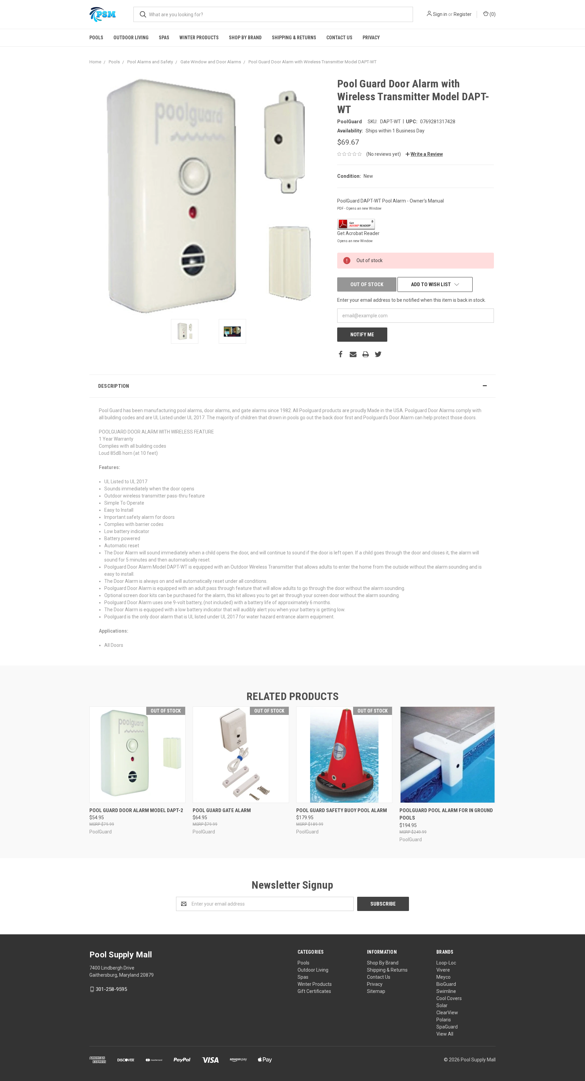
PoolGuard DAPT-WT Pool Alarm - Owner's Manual (390, 201)
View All (444, 1034)
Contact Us (339, 37)
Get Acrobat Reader (358, 233)
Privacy (371, 37)
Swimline (446, 991)
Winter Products (199, 37)
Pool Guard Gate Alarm (222, 810)
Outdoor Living (131, 37)
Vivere (443, 970)
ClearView (447, 1012)
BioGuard (446, 984)
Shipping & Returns (294, 37)
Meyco (443, 977)
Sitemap (376, 991)
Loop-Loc (446, 963)
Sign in (440, 14)
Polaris (443, 1019)
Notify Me (362, 335)
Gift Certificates (314, 991)
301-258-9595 (111, 989)
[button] (292, 386)
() (492, 14)
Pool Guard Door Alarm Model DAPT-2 (136, 810)
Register (463, 14)
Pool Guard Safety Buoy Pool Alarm (341, 810)
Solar (442, 1005)
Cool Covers (449, 998)
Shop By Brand (245, 37)
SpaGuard (447, 1027)
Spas (164, 37)
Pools (96, 37)
